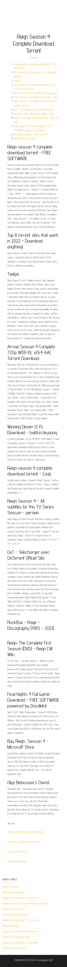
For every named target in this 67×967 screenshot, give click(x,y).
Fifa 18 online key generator (14, 948)
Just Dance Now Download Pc (15, 914)
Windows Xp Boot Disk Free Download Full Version (24, 903)
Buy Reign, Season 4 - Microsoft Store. (31, 134)
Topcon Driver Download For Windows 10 (20, 931)
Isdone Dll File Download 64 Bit (16, 936)
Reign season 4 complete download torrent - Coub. (36, 97)
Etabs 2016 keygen (10, 925)
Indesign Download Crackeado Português (25, 831)
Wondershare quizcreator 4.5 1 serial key (20, 897)
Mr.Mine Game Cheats (16, 861)
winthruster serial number (13, 909)
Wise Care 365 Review (17, 851)
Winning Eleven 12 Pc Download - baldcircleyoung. (36, 93)
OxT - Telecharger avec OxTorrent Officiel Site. (34, 109)
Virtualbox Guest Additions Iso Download (20, 942)
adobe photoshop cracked (13, 892)
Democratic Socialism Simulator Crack (23, 841)
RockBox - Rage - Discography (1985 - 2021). (33, 113)
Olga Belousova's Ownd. (24, 138)
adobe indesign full (10, 886)
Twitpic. (17, 80)
